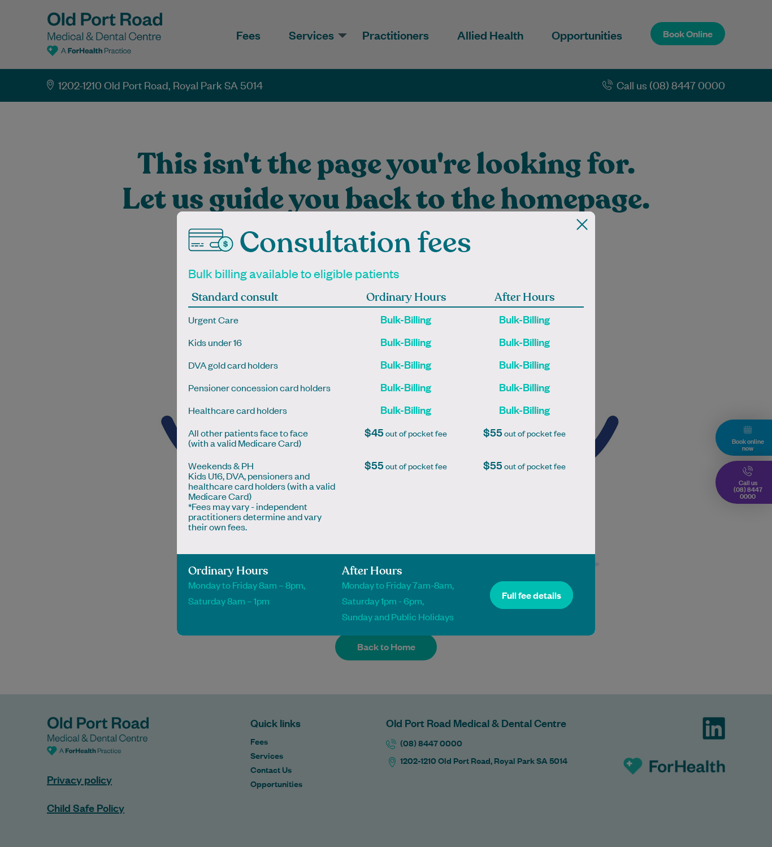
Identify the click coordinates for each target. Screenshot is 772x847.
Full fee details (531, 595)
